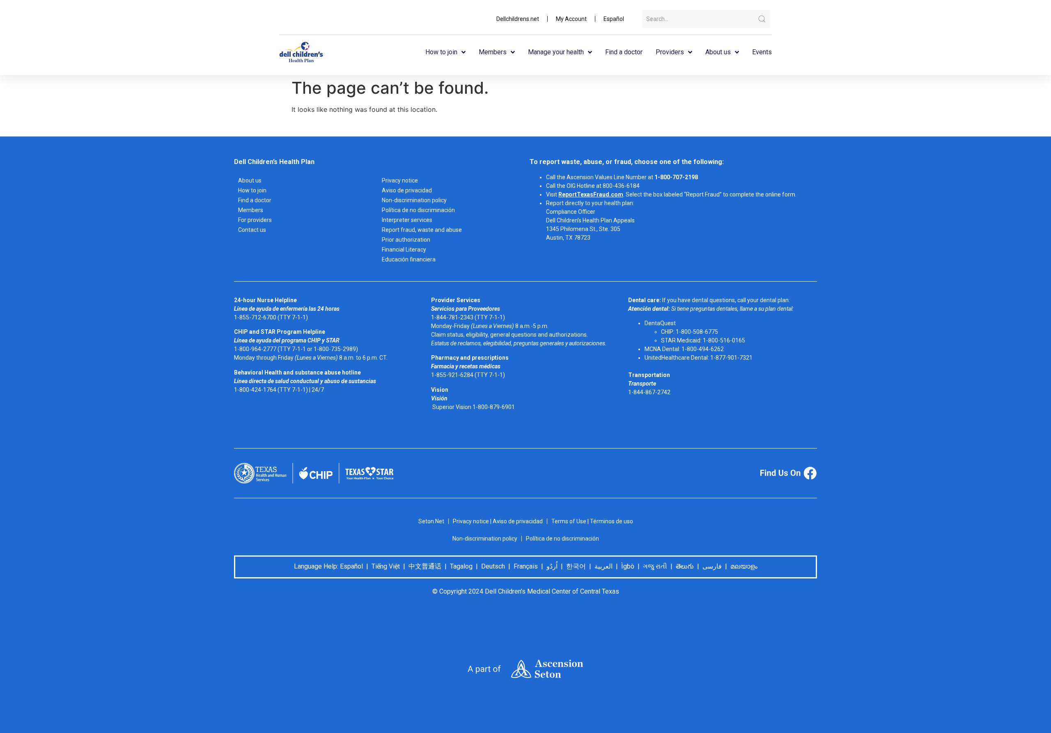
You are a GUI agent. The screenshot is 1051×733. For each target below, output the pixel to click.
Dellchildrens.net (517, 19)
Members (493, 52)
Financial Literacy (404, 249)
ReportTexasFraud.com (590, 194)
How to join (441, 52)
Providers (670, 52)
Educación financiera (409, 259)
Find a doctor (624, 52)
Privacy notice (400, 180)
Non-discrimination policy (414, 200)
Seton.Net (431, 521)
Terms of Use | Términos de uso (592, 521)
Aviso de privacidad (407, 190)
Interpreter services (407, 220)
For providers (255, 220)
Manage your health (556, 52)
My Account (571, 19)
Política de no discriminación (418, 210)
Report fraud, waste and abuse (422, 230)
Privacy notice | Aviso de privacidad (498, 521)
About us (718, 52)
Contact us (252, 230)
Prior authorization (406, 239)
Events (762, 52)
